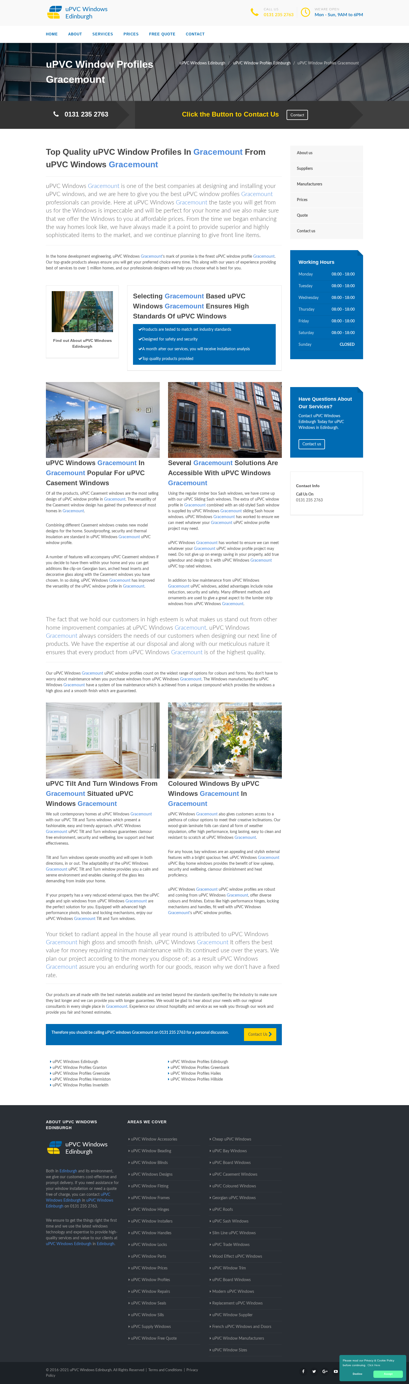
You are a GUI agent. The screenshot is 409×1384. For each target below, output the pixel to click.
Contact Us (258, 1035)
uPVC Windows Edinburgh (75, 1062)
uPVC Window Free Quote (154, 1338)
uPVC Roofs (222, 1210)
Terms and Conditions (165, 1370)
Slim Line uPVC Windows (234, 1233)
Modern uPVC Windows (233, 1292)
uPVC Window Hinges (150, 1210)
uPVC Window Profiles (150, 1280)
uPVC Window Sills (147, 1315)
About (75, 34)
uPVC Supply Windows (151, 1327)
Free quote (162, 34)
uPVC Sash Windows (230, 1221)
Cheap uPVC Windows (231, 1139)
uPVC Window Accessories (154, 1139)
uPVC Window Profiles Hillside (197, 1079)
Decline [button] (357, 1374)
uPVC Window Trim (229, 1268)
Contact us (306, 231)
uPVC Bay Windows (229, 1151)
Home (52, 34)
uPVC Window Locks (149, 1245)
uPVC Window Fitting (149, 1186)
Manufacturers (309, 184)
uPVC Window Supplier (232, 1315)
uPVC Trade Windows (231, 1245)
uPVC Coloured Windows (234, 1186)
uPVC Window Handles (151, 1233)
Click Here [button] (374, 1365)
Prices (131, 34)
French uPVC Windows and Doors (241, 1327)
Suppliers (305, 169)
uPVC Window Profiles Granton (80, 1068)
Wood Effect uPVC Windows (237, 1257)
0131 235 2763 (279, 15)
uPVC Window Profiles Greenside (81, 1074)
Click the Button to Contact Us (227, 114)
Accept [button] (388, 1374)
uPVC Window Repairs (150, 1292)
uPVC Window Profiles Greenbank (200, 1068)
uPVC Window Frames (150, 1198)
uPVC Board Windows (231, 1163)
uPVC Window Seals (148, 1303)
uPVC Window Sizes (229, 1350)
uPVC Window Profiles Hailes (196, 1074)
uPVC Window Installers (152, 1221)
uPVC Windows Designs (152, 1175)
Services (102, 34)
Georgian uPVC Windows (234, 1198)
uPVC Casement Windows (234, 1175)
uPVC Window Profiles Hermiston (82, 1079)
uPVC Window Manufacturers (238, 1338)
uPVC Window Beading (151, 1151)
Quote (302, 216)
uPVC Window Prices (149, 1268)
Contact (195, 34)
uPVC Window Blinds (149, 1163)
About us (304, 153)
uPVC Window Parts (148, 1257)
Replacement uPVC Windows (237, 1303)
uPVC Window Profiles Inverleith (81, 1085)
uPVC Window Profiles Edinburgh (199, 1062)
